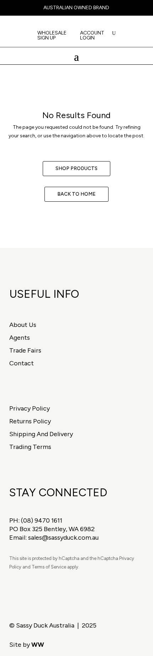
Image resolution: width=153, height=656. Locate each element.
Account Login (92, 36)
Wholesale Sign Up (52, 36)
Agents (19, 338)
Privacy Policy (29, 408)
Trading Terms (30, 447)
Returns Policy (30, 421)
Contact (21, 363)
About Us (22, 325)
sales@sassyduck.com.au (63, 537)
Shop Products (76, 168)
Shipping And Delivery (41, 434)
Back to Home (76, 194)
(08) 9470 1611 (41, 520)
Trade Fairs (25, 350)
